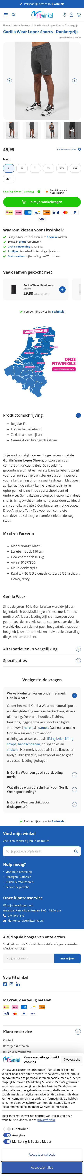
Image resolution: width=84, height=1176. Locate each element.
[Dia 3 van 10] (52, 130)
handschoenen (29, 744)
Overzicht (73, 1059)
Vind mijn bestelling (19, 872)
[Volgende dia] (74, 80)
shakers (13, 749)
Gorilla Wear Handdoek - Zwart (38, 287)
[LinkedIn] (18, 984)
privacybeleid (46, 1120)
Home (6, 25)
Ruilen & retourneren (20, 882)
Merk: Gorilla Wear (70, 37)
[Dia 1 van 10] (11, 130)
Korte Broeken (22, 25)
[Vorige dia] (9, 80)
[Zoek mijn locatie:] (57, 15)
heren (28, 727)
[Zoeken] (13, 14)
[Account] (71, 15)
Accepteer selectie (42, 1154)
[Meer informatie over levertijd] (38, 191)
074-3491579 (16, 915)
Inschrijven (67, 958)
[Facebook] (5, 984)
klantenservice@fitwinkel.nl (26, 920)
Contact (8, 1040)
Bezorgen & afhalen (18, 877)
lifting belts (55, 738)
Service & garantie (17, 887)
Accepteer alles (42, 1167)
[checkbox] (15, 1129)
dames (43, 727)
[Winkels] (64, 15)
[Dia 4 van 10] (72, 130)
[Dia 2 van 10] (31, 130)
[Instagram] (11, 984)
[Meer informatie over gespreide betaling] (79, 149)
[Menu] (5, 15)
